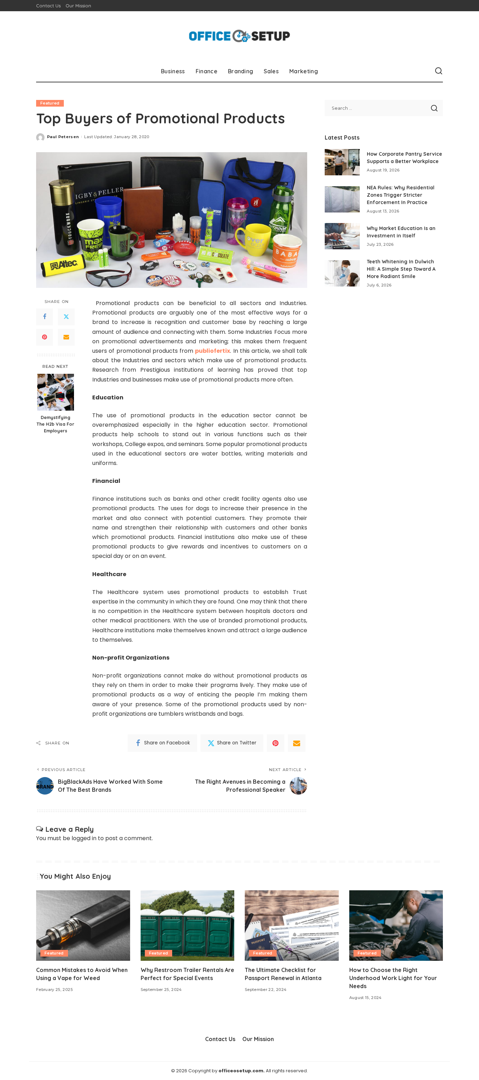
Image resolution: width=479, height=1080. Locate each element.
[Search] (438, 71)
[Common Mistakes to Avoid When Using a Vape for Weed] (83, 925)
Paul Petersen (63, 136)
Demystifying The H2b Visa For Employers (55, 423)
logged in (84, 838)
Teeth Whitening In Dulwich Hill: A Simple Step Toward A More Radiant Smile (401, 268)
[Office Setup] (240, 36)
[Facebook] (44, 317)
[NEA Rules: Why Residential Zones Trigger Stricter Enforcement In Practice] (342, 199)
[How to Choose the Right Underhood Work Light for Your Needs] (396, 925)
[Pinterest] (44, 337)
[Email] (66, 337)
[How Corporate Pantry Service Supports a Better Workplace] (342, 162)
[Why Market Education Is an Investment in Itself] (342, 236)
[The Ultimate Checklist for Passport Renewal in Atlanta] (292, 925)
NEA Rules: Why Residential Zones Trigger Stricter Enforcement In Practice (400, 194)
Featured (50, 103)
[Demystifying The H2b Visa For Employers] (55, 392)
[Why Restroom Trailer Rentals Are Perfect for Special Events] (188, 925)
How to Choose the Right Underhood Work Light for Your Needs (393, 978)
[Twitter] (66, 317)
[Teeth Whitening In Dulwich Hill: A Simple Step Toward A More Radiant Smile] (342, 273)
